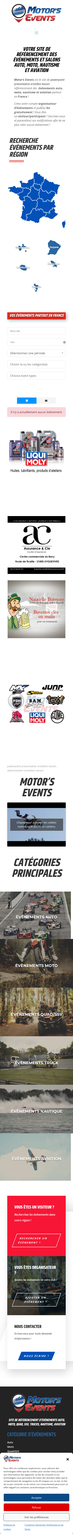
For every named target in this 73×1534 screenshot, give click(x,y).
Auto (10, 1442)
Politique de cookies (9, 1527)
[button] (67, 1459)
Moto (10, 1446)
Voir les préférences (36, 1517)
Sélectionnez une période (27, 353)
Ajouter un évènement (35, 1299)
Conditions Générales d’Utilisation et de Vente (44, 1527)
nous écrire (35, 1356)
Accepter (36, 1497)
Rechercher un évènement (33, 1240)
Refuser (36, 1507)
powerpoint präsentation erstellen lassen (39, 82)
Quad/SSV (13, 1451)
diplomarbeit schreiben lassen (25, 770)
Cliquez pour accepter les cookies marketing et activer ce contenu (36, 824)
